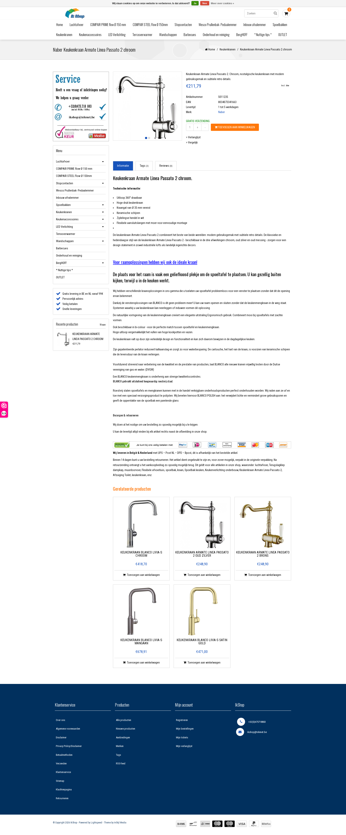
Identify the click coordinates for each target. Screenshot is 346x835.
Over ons (60, 720)
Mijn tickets (182, 737)
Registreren (182, 720)
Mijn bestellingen (185, 728)
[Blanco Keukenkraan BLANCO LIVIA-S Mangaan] (141, 611)
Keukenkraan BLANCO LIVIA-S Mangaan (141, 642)
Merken (120, 746)
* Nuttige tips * (263, 34)
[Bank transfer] (181, 824)
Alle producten (123, 720)
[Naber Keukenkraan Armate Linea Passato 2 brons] (262, 523)
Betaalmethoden (64, 754)
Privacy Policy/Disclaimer (69, 746)
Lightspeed (96, 822)
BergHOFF (241, 34)
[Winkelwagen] (286, 13)
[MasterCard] (217, 824)
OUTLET (282, 34)
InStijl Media (120, 822)
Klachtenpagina (64, 789)
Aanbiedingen (123, 737)
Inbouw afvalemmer (254, 24)
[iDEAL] (205, 824)
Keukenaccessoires (90, 34)
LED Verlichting (117, 34)
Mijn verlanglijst (184, 746)
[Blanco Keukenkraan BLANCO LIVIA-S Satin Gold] (202, 611)
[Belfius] (266, 824)
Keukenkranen (64, 34)
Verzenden (61, 763)
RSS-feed (120, 763)
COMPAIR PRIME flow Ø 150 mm (108, 24)
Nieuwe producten (125, 728)
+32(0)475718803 (257, 721)
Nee (204, 3)
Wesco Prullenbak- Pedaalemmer (218, 24)
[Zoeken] (275, 13)
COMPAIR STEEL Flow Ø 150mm (150, 24)
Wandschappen (168, 34)
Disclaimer (61, 737)
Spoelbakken (280, 24)
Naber (221, 112)
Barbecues (190, 34)
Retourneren (62, 798)
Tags (144, 165)
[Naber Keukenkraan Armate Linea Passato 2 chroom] (63, 339)
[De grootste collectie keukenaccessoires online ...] (110, 13)
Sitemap (60, 780)
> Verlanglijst (193, 137)
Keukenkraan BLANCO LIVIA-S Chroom (141, 554)
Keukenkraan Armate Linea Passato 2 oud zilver (202, 554)
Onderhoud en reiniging (216, 34)
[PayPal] (254, 824)
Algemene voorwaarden (68, 728)
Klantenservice (63, 772)
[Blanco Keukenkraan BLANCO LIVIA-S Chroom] (141, 523)
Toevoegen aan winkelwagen (236, 127)
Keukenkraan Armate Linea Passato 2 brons (263, 554)
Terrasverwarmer (142, 34)
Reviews (165, 165)
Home (59, 24)
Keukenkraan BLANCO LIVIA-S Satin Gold (202, 642)
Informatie (123, 165)
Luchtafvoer (76, 24)
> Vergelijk (192, 142)
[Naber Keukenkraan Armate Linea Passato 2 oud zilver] (202, 523)
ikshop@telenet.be (257, 732)
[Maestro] (229, 824)
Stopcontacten (183, 24)
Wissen (103, 324)
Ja (195, 3)
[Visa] (242, 824)
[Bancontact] (193, 824)
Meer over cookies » (222, 3)
